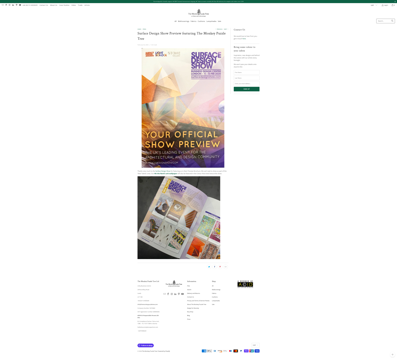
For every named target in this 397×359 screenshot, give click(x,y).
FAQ (188, 286)
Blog (188, 315)
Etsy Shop (190, 312)
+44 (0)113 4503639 (30, 5)
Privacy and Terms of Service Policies (198, 301)
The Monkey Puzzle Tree (149, 351)
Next (225, 29)
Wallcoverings (216, 290)
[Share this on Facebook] (214, 266)
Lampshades (216, 301)
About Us (53, 5)
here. (244, 39)
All (212, 286)
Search (189, 290)
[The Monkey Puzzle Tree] (198, 13)
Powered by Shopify (164, 351)
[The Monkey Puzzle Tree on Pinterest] (16, 5)
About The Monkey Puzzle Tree (196, 304)
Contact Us (44, 5)
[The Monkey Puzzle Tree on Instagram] (9, 5)
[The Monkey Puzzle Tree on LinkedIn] (13, 5)
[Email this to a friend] (225, 266)
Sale (213, 304)
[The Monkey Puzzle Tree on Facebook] (6, 5)
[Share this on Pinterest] (220, 266)
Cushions (215, 297)
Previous (219, 29)
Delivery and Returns (193, 293)
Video (74, 5)
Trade (80, 5)
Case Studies (64, 5)
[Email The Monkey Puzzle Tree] (3, 5)
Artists (87, 5)
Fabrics (214, 293)
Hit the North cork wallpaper (165, 173)
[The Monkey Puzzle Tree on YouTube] (20, 5)
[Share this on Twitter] (209, 266)
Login (386, 5)
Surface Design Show (162, 171)
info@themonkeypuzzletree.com (148, 304)
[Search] (392, 21)
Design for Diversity (193, 308)
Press (188, 319)
